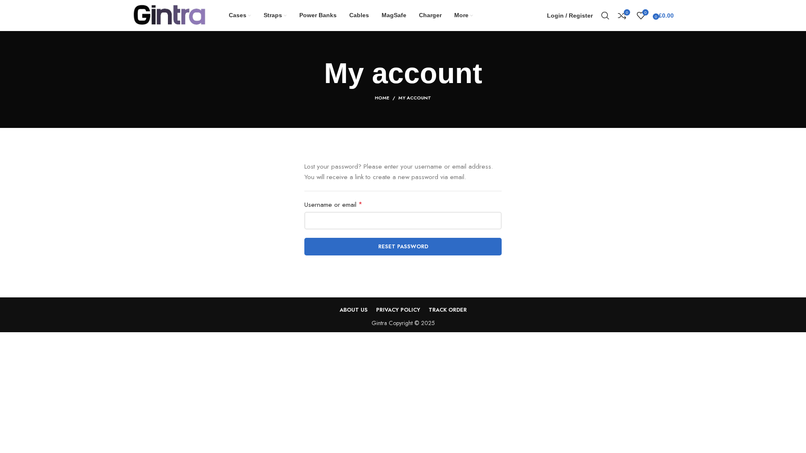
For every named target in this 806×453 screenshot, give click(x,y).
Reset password (403, 246)
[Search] (605, 15)
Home (382, 97)
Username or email (345, 204)
